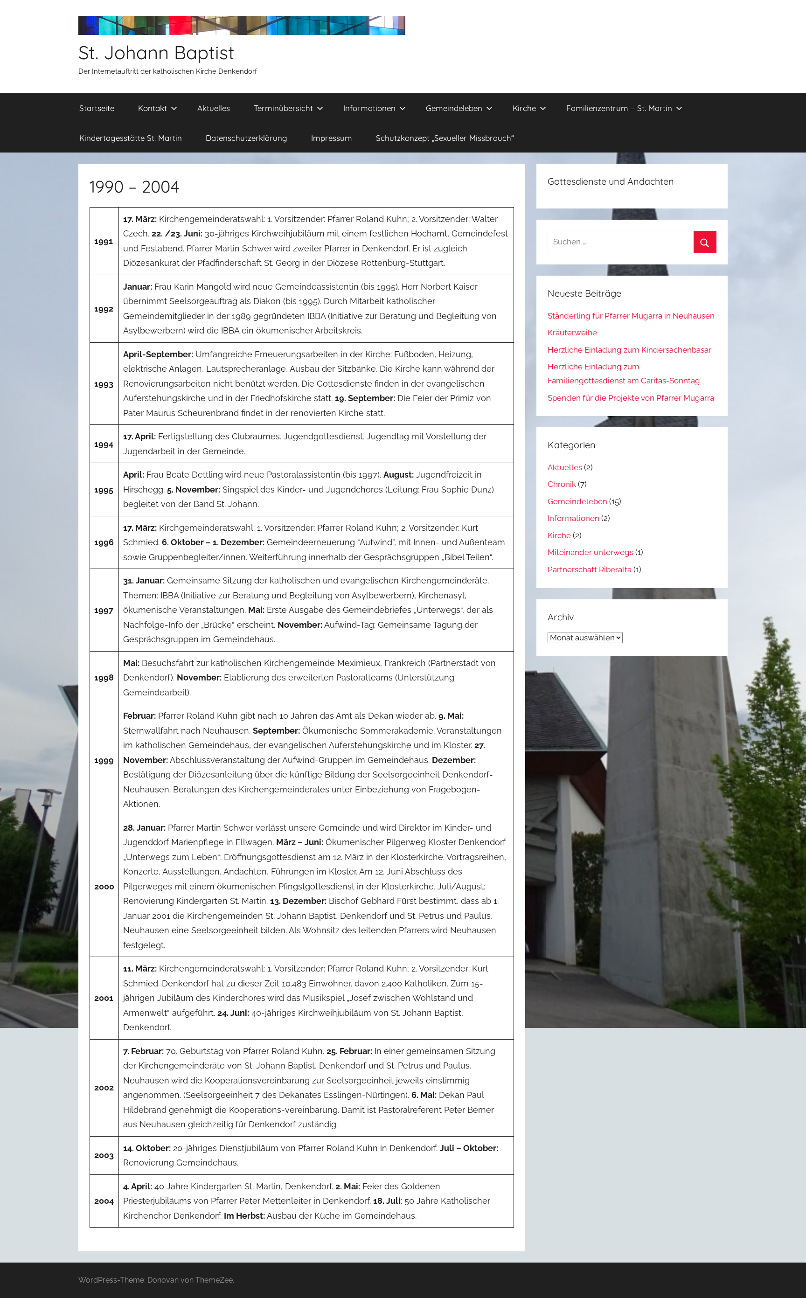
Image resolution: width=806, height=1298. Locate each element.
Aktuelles (213, 108)
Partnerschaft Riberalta (590, 569)
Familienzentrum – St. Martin (619, 108)
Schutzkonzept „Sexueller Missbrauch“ (445, 138)
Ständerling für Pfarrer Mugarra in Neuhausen (631, 315)
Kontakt (152, 108)
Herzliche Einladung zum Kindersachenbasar (629, 349)
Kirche (524, 108)
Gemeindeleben (454, 108)
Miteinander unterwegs (590, 552)
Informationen (369, 108)
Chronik (562, 484)
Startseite (96, 108)
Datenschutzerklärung (246, 138)
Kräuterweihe (572, 332)
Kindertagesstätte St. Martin (130, 138)
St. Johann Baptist (156, 52)
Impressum (331, 138)
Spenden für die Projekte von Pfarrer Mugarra (631, 398)
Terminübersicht (283, 108)
